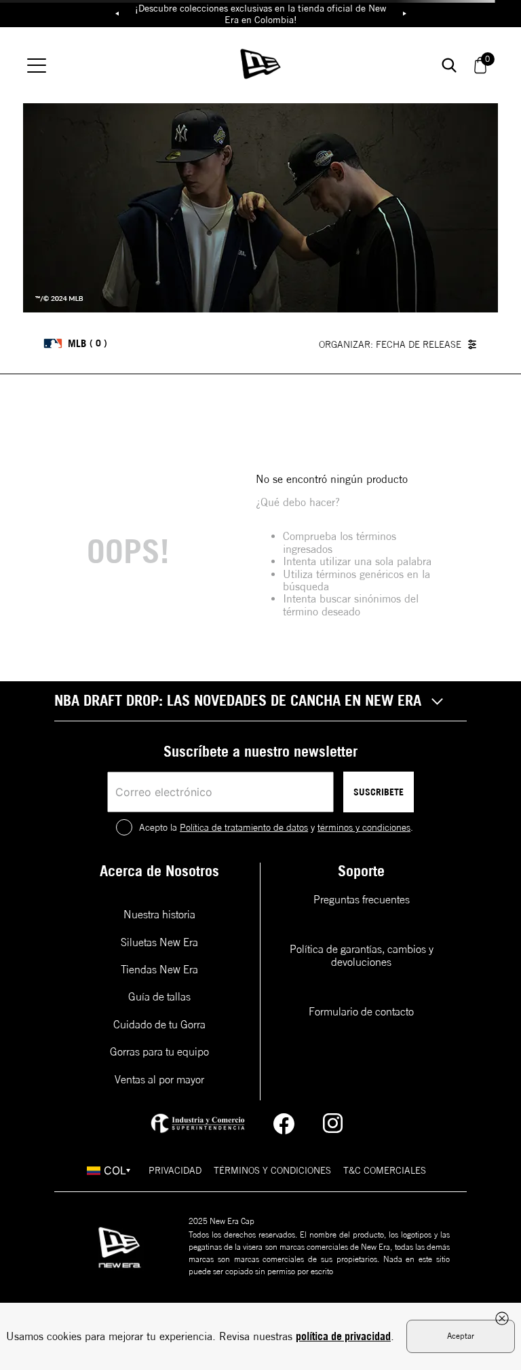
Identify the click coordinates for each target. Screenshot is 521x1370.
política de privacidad (343, 1336)
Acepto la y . (276, 827)
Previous (116, 13)
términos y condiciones (363, 827)
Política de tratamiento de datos (244, 827)
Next (404, 13)
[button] (260, 701)
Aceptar (460, 1336)
